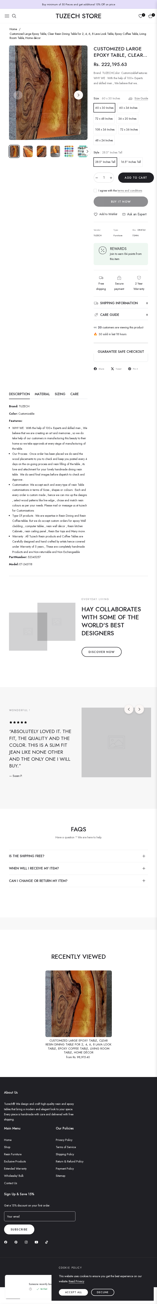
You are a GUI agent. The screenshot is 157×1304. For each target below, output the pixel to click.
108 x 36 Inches (104, 129)
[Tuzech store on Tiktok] (47, 1241)
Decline (103, 1292)
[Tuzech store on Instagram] (27, 1241)
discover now (102, 652)
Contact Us (10, 1183)
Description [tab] (19, 394)
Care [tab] (74, 394)
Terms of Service (66, 1147)
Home (13, 29)
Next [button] (78, 95)
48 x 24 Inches (104, 140)
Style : (108, 152)
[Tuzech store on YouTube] (37, 1241)
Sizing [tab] (60, 394)
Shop (7, 1147)
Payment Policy (65, 1169)
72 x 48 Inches (104, 119)
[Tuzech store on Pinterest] (17, 1241)
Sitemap (60, 1176)
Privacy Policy (64, 1140)
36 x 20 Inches (127, 119)
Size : (107, 98)
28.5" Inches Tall (105, 162)
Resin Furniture (12, 1154)
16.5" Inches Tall (131, 162)
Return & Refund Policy (69, 1161)
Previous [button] (17, 95)
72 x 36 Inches (129, 129)
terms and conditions (130, 190)
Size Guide (141, 98)
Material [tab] (42, 394)
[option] (48, 92)
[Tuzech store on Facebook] (6, 1241)
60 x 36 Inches (128, 108)
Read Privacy (76, 1281)
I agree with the (120, 190)
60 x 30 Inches (104, 108)
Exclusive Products (15, 1161)
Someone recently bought (42, 1284)
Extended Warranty (15, 1169)
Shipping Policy (65, 1154)
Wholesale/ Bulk (14, 1176)
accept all (73, 1292)
